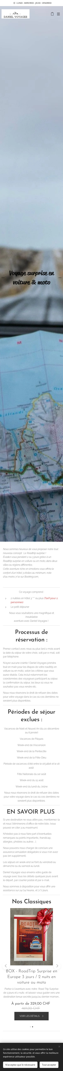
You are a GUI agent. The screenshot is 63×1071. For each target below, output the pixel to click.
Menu (58, 14)
